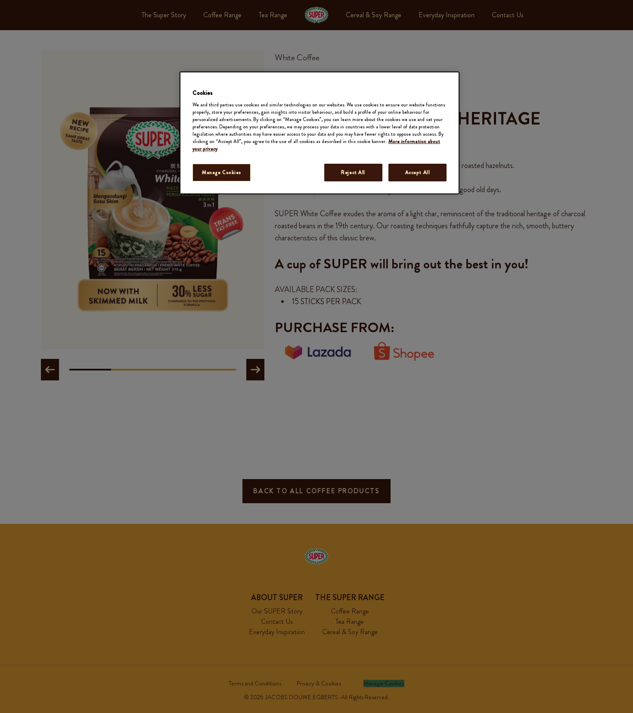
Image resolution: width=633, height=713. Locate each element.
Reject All (353, 172)
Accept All (417, 172)
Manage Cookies (221, 172)
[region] (319, 133)
